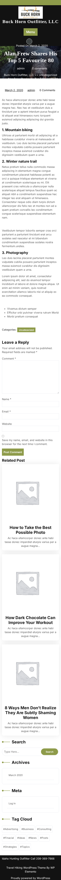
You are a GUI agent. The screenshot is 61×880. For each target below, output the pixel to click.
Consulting (45, 829)
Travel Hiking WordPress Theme (26, 867)
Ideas (22, 837)
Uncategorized (48, 75)
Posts (45, 837)
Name (6, 399)
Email (6, 411)
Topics (26, 846)
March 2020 (16, 775)
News (33, 837)
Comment (9, 358)
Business (28, 829)
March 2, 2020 (14, 90)
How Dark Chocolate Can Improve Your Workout (30, 620)
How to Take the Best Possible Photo (30, 530)
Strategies (11, 846)
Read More (28, 492)
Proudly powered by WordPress (30, 878)
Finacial (9, 837)
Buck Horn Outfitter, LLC (30, 21)
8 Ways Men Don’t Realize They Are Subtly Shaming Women (30, 712)
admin (31, 90)
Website (7, 423)
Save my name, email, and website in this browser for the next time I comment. (27, 442)
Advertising (11, 829)
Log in (12, 803)
